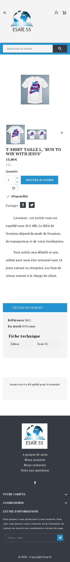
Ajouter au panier (39, 180)
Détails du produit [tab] (28, 307)
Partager (23, 205)
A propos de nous (35, 454)
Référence (16, 320)
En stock (14, 326)
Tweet (32, 205)
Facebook (35, 483)
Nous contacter (35, 465)
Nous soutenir (35, 460)
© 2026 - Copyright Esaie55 (35, 557)
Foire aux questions (35, 470)
